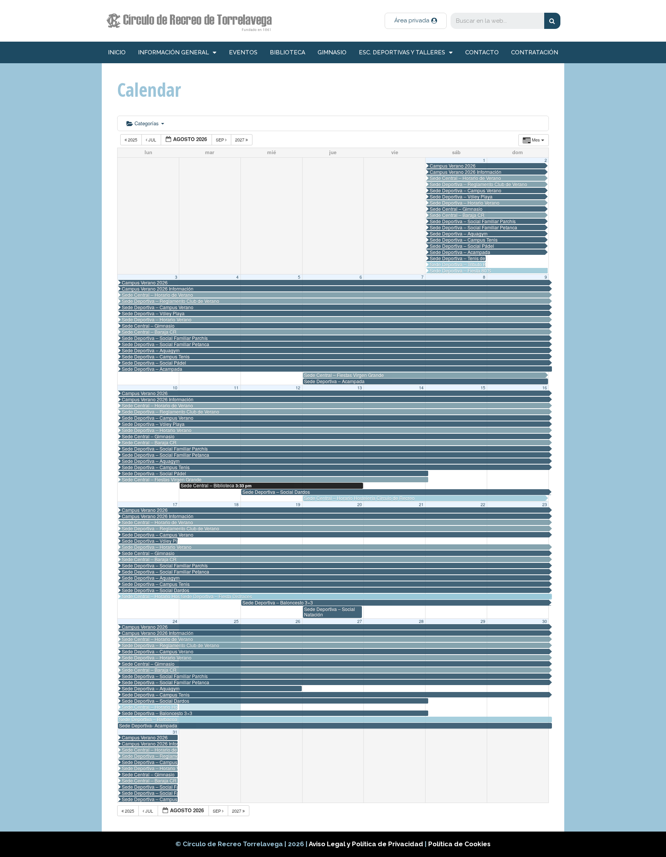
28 (421, 621)
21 (421, 504)
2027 (240, 139)
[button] (416, 21)
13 (359, 388)
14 (421, 388)
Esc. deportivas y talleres (402, 52)
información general (173, 52)
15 (483, 388)
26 (298, 621)
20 (359, 504)
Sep (220, 139)
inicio (117, 52)
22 (483, 504)
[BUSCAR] (552, 21)
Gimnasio (332, 52)
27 (359, 621)
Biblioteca (287, 52)
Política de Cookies (459, 844)
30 (544, 621)
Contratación (534, 52)
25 (236, 621)
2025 (132, 139)
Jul (152, 139)
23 (544, 504)
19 (298, 504)
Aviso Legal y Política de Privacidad (367, 844)
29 (483, 621)
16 (544, 388)
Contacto (482, 52)
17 (175, 504)
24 (175, 621)
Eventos (243, 52)
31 (175, 732)
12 (298, 388)
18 (236, 504)
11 (236, 388)
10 (175, 388)
